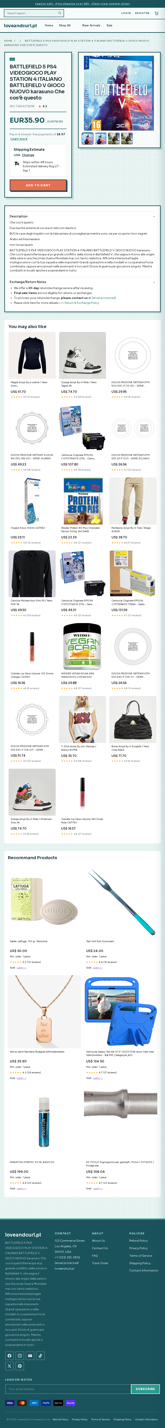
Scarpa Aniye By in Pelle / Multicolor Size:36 (31, 821)
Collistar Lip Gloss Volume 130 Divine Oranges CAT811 (32, 675)
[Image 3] (114, 139)
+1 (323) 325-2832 (67, 1257)
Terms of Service (140, 1256)
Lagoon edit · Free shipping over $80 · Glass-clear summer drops (82, 3)
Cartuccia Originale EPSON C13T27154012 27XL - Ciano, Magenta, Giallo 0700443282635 (80, 457)
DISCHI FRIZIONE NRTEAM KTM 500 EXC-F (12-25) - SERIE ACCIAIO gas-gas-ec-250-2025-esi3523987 (131, 384)
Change (28, 155)
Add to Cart (38, 185)
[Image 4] (127, 139)
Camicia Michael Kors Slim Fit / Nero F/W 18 (31, 602)
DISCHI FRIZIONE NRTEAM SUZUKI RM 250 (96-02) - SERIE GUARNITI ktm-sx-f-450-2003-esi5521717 (32, 457)
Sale (110, 25)
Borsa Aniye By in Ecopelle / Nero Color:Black (130, 748)
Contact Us (100, 1248)
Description (18, 216)
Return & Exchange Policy (82, 303)
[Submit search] (60, 13)
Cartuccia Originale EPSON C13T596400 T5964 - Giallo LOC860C (128, 602)
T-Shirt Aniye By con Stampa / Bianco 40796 (78, 748)
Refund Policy (138, 1241)
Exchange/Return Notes (28, 282)
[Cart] (156, 13)
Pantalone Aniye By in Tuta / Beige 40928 (131, 529)
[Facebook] (9, 1355)
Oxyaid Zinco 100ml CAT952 (28, 527)
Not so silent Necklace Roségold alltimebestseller (37, 1051)
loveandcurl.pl (20, 26)
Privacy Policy (138, 1248)
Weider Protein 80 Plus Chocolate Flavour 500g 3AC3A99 (80, 529)
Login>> (22, 967)
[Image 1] (88, 139)
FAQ (95, 1256)
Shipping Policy (139, 1263)
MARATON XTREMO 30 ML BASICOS (32, 1162)
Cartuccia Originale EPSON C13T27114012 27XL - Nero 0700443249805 (77, 602)
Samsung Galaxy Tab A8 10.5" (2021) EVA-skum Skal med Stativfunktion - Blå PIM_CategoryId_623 (120, 1053)
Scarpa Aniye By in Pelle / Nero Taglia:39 (78, 384)
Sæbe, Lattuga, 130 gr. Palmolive (28, 941)
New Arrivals (91, 25)
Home (49, 25)
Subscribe (145, 1389)
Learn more (19, 139)
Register (142, 13)
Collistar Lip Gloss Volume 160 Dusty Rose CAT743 (82, 821)
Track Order (100, 1263)
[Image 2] (101, 139)
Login (126, 13)
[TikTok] (40, 1355)
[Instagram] (19, 1355)
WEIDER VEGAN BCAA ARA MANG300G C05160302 (77, 675)
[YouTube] (30, 1355)
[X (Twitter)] (9, 1366)
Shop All (64, 25)
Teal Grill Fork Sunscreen (100, 941)
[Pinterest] (19, 1366)
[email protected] (104, 298)
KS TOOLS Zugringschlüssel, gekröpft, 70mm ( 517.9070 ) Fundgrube (120, 1164)
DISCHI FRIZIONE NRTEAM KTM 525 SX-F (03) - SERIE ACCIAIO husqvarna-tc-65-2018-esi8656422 (132, 457)
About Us (98, 1241)
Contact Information (143, 1270)
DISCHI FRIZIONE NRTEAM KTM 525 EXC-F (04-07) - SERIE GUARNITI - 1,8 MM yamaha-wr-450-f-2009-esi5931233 (30, 748)
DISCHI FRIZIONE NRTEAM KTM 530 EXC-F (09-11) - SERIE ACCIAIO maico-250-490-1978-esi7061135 (131, 675)
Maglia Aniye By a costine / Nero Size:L (29, 384)
